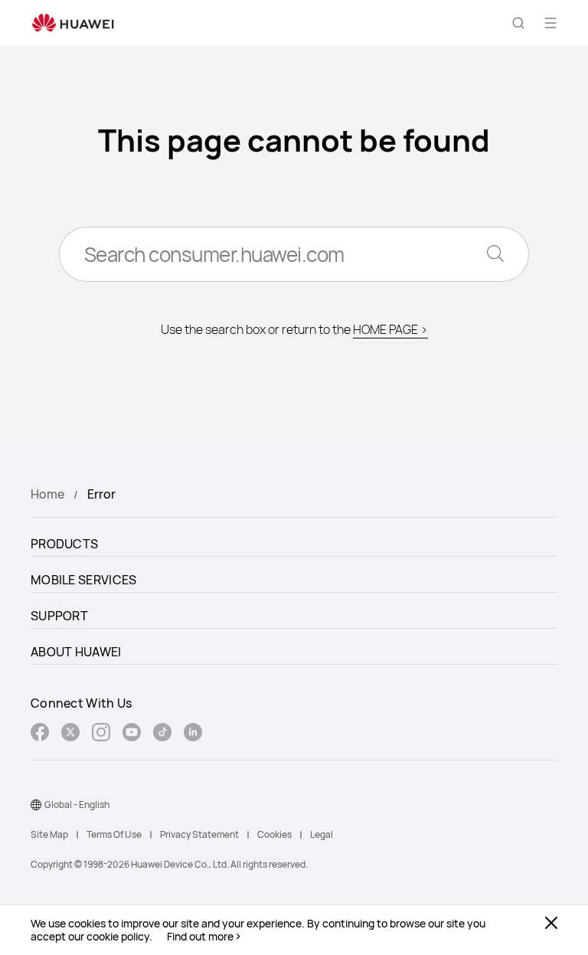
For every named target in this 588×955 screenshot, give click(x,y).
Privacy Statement (199, 834)
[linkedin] (193, 734)
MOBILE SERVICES (84, 579)
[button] (518, 23)
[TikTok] (162, 734)
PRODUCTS (64, 543)
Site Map (49, 834)
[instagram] (101, 734)
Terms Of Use (114, 834)
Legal (321, 834)
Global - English (76, 804)
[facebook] (40, 734)
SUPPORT (59, 615)
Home (47, 494)
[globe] (36, 805)
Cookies (274, 834)
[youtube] (131, 734)
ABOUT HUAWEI (76, 651)
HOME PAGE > (390, 329)
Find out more (200, 937)
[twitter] (70, 734)
